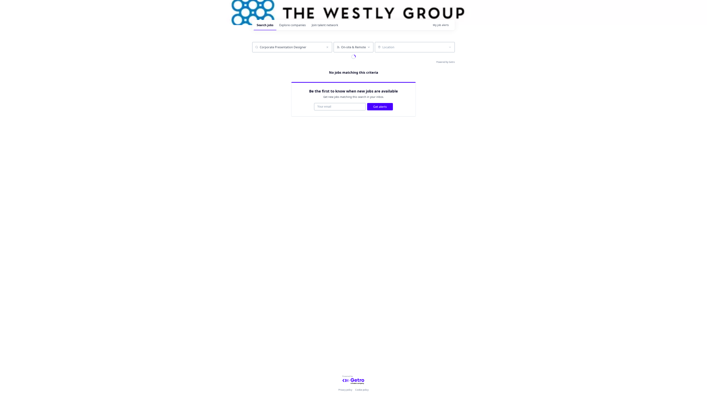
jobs (265, 25)
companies (292, 25)
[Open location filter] (450, 47)
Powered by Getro (445, 62)
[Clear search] (327, 47)
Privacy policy (345, 389)
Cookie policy (362, 389)
